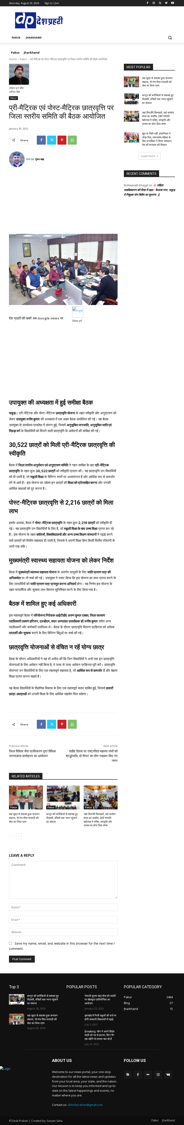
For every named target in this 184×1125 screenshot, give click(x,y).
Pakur (23, 59)
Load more (148, 156)
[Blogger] (128, 1075)
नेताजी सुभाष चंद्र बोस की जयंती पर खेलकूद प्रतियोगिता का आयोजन (100, 999)
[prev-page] (12, 836)
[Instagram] (153, 3)
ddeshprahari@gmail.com (85, 1105)
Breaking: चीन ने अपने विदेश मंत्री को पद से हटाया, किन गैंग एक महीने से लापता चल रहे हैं (99, 1035)
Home (13, 59)
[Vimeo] (166, 3)
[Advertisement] (63, 202)
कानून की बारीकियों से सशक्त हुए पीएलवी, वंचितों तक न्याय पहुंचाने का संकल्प (62, 818)
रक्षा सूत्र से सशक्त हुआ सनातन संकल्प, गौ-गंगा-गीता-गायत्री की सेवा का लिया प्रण (24, 818)
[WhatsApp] (72, 140)
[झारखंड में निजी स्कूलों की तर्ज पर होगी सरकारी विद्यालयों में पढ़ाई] (74, 1019)
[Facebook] (147, 3)
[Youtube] (172, 3)
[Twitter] (160, 3)
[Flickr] (148, 1075)
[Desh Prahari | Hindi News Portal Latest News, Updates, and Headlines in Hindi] (39, 20)
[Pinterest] (61, 140)
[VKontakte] (168, 1075)
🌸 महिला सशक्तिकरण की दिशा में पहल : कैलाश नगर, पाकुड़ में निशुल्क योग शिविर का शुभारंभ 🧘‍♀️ (149, 190)
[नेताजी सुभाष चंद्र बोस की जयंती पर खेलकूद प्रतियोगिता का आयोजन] (74, 999)
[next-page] (19, 836)
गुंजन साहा (39, 159)
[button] (169, 37)
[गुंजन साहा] (17, 159)
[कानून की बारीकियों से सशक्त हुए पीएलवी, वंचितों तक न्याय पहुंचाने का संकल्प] (63, 797)
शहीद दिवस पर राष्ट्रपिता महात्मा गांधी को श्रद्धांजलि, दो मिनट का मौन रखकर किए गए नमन (92, 756)
